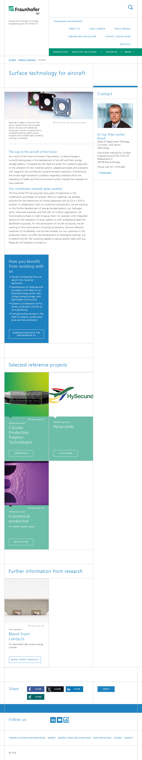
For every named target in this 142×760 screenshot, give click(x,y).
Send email (105, 172)
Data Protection (102, 738)
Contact (128, 738)
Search (130, 7)
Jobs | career (97, 29)
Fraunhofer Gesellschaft (67, 21)
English (12, 60)
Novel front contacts (25, 659)
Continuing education (82, 36)
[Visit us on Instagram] (66, 720)
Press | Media (122, 29)
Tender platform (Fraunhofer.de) (27, 738)
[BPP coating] (27, 484)
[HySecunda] (71, 395)
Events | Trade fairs (118, 36)
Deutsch (125, 44)
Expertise (112, 52)
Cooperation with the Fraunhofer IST (26, 334)
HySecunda (66, 453)
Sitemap (118, 738)
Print (106, 689)
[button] (35, 689)
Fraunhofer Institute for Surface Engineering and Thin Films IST (23, 22)
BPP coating (21, 542)
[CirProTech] (27, 395)
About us (74, 29)
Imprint (52, 738)
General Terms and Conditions (74, 738)
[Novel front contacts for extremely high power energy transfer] (27, 602)
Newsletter (60, 52)
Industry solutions (84, 52)
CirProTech (21, 453)
